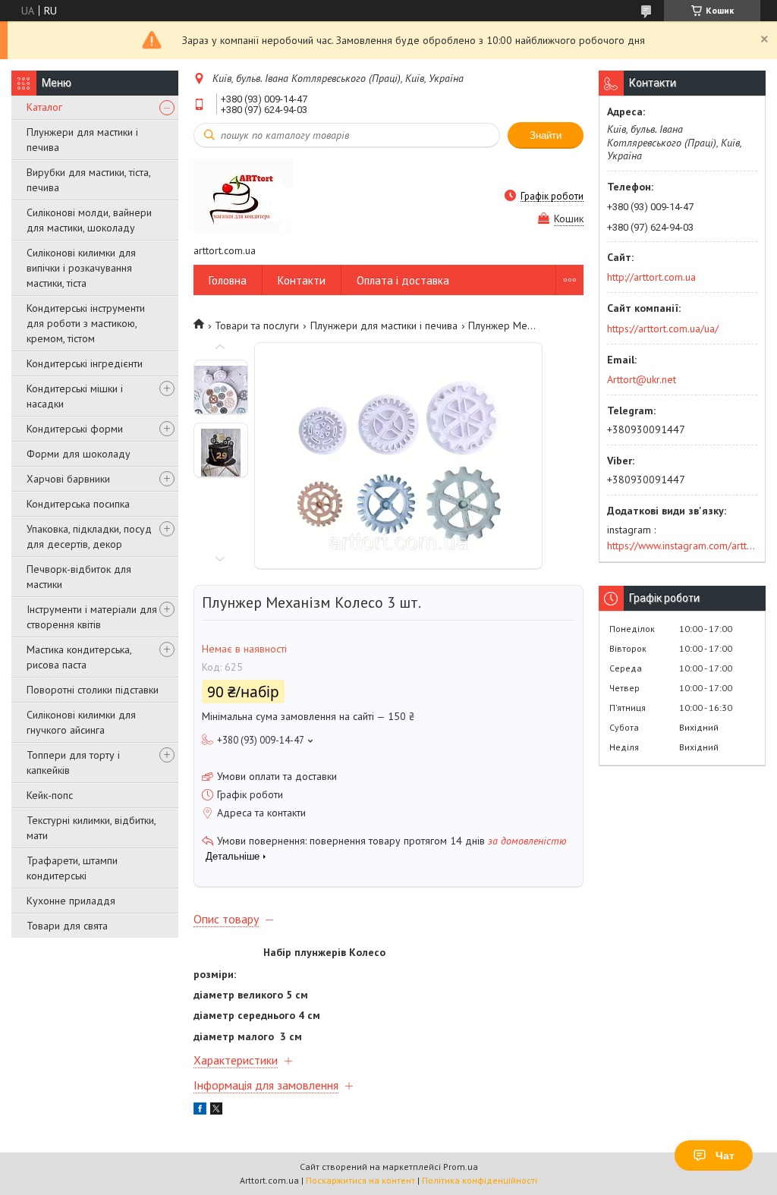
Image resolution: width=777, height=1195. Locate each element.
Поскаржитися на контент (360, 1180)
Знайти (546, 135)
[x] (216, 1111)
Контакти (302, 280)
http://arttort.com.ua (651, 277)
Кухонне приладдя (71, 900)
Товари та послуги (257, 325)
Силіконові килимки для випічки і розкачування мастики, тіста (81, 268)
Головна (228, 280)
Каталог (44, 107)
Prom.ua (460, 1166)
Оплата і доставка (403, 280)
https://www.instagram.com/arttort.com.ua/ (682, 545)
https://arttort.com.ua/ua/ (663, 328)
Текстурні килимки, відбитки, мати (91, 827)
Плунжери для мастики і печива (82, 139)
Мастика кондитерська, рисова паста (79, 657)
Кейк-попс (50, 795)
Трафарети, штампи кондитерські (72, 868)
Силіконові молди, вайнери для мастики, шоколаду (89, 220)
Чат (725, 1155)
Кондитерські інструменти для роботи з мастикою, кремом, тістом (86, 323)
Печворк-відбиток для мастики (79, 576)
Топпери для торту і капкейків (73, 762)
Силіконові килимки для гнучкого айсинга (81, 722)
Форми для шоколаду (79, 454)
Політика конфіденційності (479, 1180)
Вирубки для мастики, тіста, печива (88, 179)
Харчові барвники (68, 479)
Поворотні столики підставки (93, 690)
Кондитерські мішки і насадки (75, 396)
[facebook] (199, 1111)
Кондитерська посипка (78, 504)
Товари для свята (67, 925)
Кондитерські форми (75, 429)
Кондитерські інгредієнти (85, 363)
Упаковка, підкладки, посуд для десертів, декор (89, 536)
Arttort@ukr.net (641, 379)
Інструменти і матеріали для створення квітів (92, 616)
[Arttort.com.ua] (243, 195)
